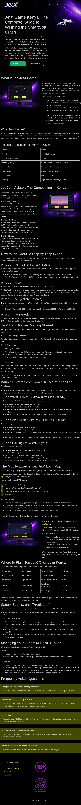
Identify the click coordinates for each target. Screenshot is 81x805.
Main (37, 5)
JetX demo (46, 524)
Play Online (17, 64)
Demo (51, 5)
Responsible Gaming (11, 768)
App (44, 5)
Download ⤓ (71, 5)
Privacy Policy (9, 771)
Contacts (60, 5)
